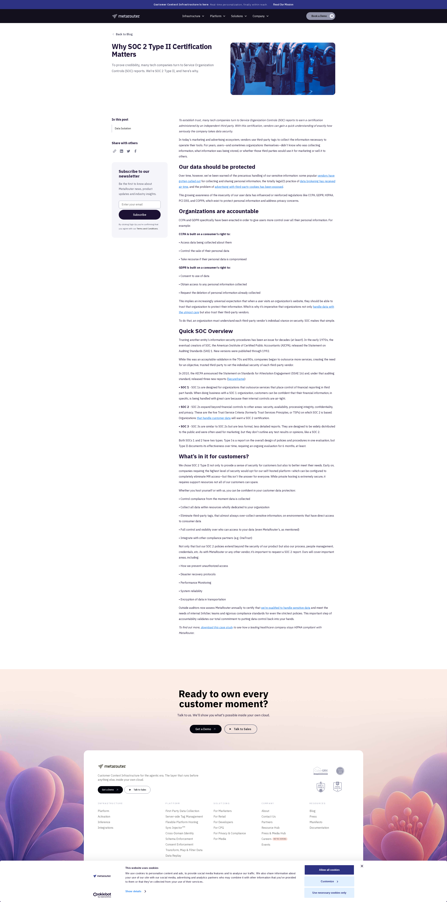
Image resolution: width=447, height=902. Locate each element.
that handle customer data (214, 418)
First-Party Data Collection (182, 811)
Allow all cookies (329, 869)
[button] (193, 16)
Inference (104, 822)
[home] (126, 16)
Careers (274, 839)
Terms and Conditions (147, 228)
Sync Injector (175, 827)
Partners (267, 822)
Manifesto (316, 822)
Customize (327, 881)
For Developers (223, 822)
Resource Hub (271, 827)
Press (313, 816)
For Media (220, 839)
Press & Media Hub (274, 833)
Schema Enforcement (179, 839)
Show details (133, 891)
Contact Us (269, 816)
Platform (215, 16)
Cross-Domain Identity (180, 833)
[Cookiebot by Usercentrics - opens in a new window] (102, 895)
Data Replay (173, 855)
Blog (313, 811)
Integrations (105, 827)
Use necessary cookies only (329, 892)
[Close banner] (362, 866)
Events (266, 844)
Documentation (319, 827)
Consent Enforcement (179, 844)
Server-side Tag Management (184, 816)
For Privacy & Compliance (230, 833)
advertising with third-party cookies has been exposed (249, 186)
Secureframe (236, 379)
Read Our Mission (283, 4)
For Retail (220, 816)
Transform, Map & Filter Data (184, 850)
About (265, 811)
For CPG (219, 827)
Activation (104, 816)
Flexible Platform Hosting (182, 822)
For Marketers (223, 811)
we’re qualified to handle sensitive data (285, 607)
